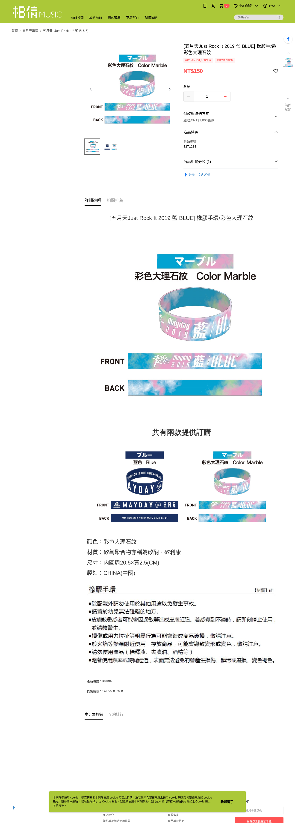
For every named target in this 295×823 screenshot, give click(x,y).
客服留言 (173, 815)
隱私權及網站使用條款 (116, 821)
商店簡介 (108, 815)
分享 (192, 174)
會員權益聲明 (176, 821)
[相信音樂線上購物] (37, 12)
